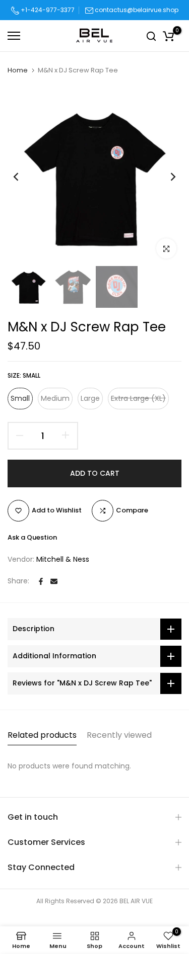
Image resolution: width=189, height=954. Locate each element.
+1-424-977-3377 (47, 10)
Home (18, 70)
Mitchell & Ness (62, 559)
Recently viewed (119, 735)
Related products (42, 735)
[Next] (166, 177)
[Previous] (23, 177)
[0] (168, 36)
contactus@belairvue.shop (136, 10)
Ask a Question (32, 537)
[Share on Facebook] (41, 581)
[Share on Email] (54, 581)
